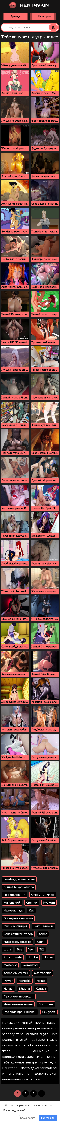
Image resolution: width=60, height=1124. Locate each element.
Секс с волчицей (16, 926)
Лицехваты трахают (17, 941)
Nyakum (49, 902)
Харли (41, 941)
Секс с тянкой (43, 926)
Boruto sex (46, 1004)
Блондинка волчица (18, 918)
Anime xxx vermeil (16, 973)
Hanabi (8, 988)
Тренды (15, 16)
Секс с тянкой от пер (18, 934)
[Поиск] (53, 27)
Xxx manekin (42, 973)
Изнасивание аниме (18, 1004)
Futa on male (13, 957)
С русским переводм (19, 996)
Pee (19, 949)
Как (31, 910)
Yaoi (31, 949)
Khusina (24, 988)
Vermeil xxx (30, 965)
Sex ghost (49, 1012)
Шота (7, 949)
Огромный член (42, 894)
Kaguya (41, 988)
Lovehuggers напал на (19, 879)
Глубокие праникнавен (20, 1012)
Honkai (48, 957)
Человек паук (13, 910)
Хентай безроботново (19, 887)
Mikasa (41, 980)
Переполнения (14, 894)
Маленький (12, 902)
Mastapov (10, 965)
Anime (43, 934)
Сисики (31, 902)
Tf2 (42, 949)
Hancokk (25, 980)
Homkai (33, 957)
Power (8, 980)
